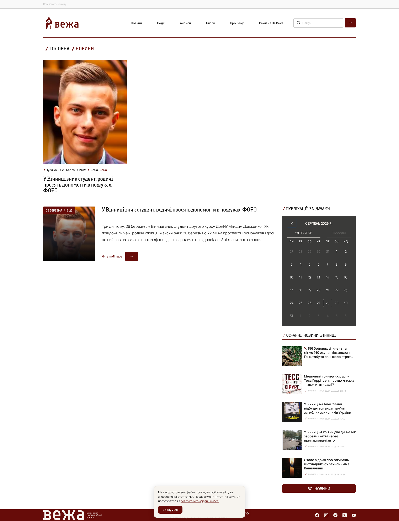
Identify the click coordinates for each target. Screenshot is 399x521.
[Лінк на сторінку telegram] (335, 515)
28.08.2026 (303, 233)
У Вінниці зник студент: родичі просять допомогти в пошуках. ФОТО (78, 184)
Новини (136, 23)
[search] (350, 22)
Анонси (185, 23)
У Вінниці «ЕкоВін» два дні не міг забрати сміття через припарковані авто (330, 436)
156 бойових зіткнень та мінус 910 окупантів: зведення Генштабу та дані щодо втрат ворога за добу (328, 352)
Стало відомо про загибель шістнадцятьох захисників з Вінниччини (326, 464)
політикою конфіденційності (200, 501)
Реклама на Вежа (271, 23)
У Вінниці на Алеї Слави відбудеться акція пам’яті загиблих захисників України (327, 408)
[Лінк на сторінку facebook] (317, 515)
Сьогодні (339, 233)
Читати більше (112, 256)
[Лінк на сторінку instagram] (326, 515)
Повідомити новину (54, 4)
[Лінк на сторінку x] (344, 515)
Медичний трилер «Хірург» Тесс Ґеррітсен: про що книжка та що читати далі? (329, 380)
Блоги (210, 23)
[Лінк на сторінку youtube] (354, 515)
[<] (292, 223)
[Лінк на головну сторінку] (62, 23)
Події (161, 23)
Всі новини (319, 488)
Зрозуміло (170, 510)
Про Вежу (237, 23)
